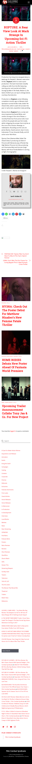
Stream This (5, 565)
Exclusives (5, 486)
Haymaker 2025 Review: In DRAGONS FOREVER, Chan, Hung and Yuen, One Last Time (16, 679)
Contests (4, 473)
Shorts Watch (9, 402)
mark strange (21, 49)
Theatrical (4, 591)
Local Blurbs (5, 519)
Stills (21, 47)
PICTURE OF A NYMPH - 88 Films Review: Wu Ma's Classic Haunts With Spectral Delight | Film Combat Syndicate (16, 662)
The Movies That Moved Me (10, 588)
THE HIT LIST (5, 581)
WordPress (11, 756)
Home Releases (6, 499)
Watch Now (5, 598)
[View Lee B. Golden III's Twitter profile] (10, 191)
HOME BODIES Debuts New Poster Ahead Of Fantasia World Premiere (14, 365)
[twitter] (3, 726)
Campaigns (5, 467)
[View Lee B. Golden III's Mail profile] (25, 191)
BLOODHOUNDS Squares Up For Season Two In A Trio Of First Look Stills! (15, 691)
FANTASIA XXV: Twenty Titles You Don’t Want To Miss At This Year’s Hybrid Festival (16, 256)
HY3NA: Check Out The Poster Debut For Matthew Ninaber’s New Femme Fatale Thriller (14, 316)
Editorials (4, 483)
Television (5, 578)
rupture (16, 51)
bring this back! (6, 463)
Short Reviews (6, 552)
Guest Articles (6, 496)
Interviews (5, 516)
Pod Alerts (5, 535)
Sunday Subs (5, 571)
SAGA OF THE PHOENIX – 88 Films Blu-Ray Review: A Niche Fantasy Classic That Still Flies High (16, 667)
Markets (4, 522)
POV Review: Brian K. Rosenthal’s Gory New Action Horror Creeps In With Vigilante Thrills (15, 718)
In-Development (6, 512)
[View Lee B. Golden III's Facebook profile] (6, 191)
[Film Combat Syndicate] (10, 4)
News (3, 402)
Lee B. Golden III (12, 47)
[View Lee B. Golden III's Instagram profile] (17, 191)
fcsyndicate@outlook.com (14, 199)
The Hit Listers (6, 584)
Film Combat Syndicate (11, 733)
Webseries (5, 601)
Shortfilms (5, 555)
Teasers (4, 575)
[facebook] (7, 726)
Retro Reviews (6, 545)
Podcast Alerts (6, 539)
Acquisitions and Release (9, 454)
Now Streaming (6, 529)
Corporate (5, 476)
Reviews (4, 549)
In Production (6, 509)
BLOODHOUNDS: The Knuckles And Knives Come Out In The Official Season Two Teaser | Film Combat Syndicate (15, 687)
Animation (5, 457)
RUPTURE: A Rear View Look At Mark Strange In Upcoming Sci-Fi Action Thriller (16, 34)
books (3, 460)
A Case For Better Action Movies (11, 450)
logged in (13, 431)
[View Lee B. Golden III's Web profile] (21, 191)
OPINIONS (5, 532)
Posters (4, 303)
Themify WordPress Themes (22, 756)
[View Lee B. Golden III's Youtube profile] (14, 191)
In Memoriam (6, 506)
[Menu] (28, 2)
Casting (4, 470)
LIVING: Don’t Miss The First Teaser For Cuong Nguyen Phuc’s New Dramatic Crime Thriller (15, 262)
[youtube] (11, 726)
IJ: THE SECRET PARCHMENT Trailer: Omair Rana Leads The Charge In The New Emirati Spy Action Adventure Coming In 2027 (16, 620)
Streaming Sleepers (7, 568)
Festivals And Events (7, 356)
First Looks (5, 493)
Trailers (4, 594)
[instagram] (15, 726)
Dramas (4, 480)
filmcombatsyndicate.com (9, 49)
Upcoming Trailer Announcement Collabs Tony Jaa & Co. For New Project (15, 411)
